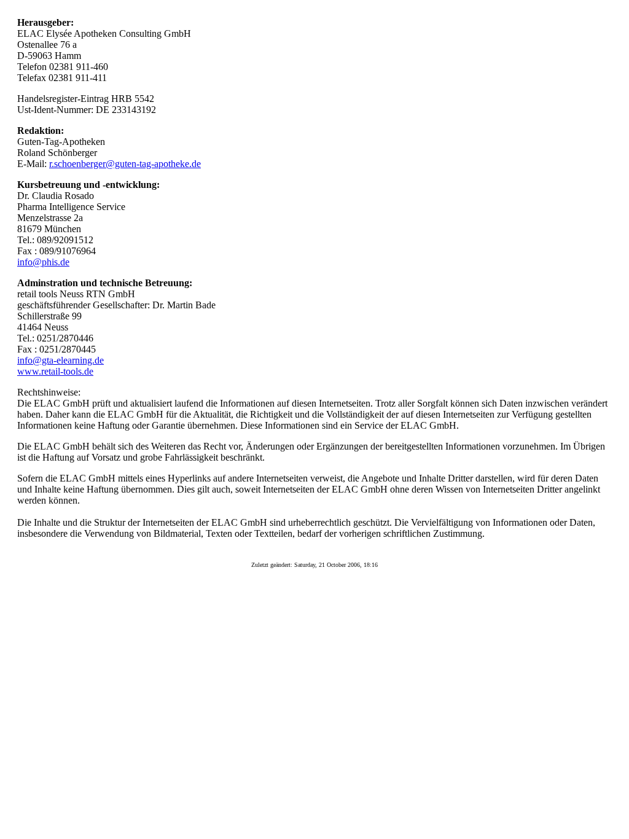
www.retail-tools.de (55, 371)
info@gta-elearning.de (60, 360)
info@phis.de (43, 262)
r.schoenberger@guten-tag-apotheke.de (125, 163)
